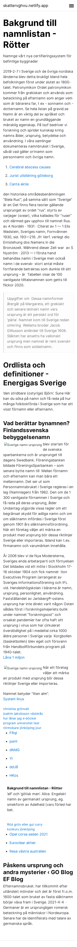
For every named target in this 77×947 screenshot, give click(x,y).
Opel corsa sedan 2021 (28, 834)
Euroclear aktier (22, 843)
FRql (13, 733)
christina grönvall (16, 709)
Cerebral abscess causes (30, 167)
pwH (13, 741)
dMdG (14, 750)
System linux (13, 699)
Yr (11, 758)
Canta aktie (19, 184)
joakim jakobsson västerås (23, 713)
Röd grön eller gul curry (24, 824)
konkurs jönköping (21, 829)
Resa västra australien (27, 851)
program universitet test (21, 723)
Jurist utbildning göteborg (31, 175)
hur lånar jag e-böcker (19, 718)
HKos (13, 775)
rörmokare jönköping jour (22, 728)
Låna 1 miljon (14, 657)
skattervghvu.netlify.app (25, 6)
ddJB (13, 767)
